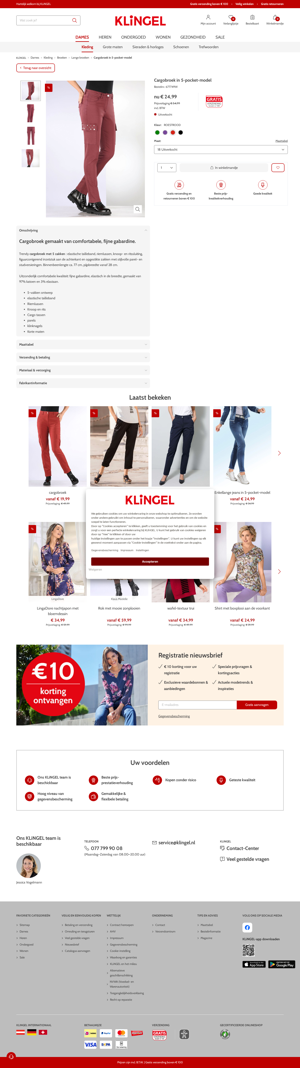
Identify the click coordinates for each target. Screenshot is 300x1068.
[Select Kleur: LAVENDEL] (165, 132)
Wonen (24, 951)
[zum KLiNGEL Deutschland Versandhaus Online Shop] (31, 1032)
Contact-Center (243, 848)
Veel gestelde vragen (248, 859)
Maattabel (282, 141)
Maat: (157, 141)
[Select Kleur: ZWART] (180, 132)
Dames (24, 931)
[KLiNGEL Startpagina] (140, 20)
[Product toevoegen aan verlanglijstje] (277, 167)
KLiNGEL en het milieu (123, 964)
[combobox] (48, 20)
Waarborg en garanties (123, 957)
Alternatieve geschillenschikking (121, 973)
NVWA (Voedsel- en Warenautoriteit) (122, 984)
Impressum (116, 938)
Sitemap (25, 925)
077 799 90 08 (107, 848)
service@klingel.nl (177, 843)
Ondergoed (26, 944)
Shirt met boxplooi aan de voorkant (242, 608)
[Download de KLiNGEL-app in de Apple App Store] (254, 964)
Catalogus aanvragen (77, 951)
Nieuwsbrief (72, 944)
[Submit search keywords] (74, 20)
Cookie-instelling (120, 951)
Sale (22, 957)
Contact (160, 925)
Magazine (206, 938)
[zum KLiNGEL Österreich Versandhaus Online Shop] (20, 1032)
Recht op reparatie (121, 999)
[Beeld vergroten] (138, 209)
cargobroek (57, 492)
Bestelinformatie (211, 931)
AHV (113, 931)
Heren (23, 938)
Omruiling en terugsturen (80, 931)
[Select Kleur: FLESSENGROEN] (157, 132)
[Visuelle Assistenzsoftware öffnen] (182, 1034)
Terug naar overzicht (37, 68)
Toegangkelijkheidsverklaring (127, 993)
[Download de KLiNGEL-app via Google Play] (282, 964)
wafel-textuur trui (180, 608)
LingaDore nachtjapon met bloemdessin (58, 611)
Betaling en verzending (78, 925)
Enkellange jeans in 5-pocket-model (242, 492)
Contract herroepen (122, 925)
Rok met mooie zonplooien (119, 608)
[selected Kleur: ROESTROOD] (173, 132)
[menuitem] (82, 37)
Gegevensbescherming (174, 716)
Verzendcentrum (165, 931)
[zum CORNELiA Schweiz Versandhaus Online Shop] (43, 1032)
